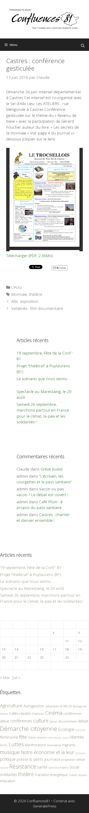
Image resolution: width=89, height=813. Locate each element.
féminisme (9, 737)
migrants (68, 744)
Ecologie (66, 729)
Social (74, 767)
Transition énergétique (51, 774)
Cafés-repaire (20, 713)
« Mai (4, 677)
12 (80, 641)
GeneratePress (44, 806)
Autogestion (33, 705)
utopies (82, 775)
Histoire (41, 737)
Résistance (22, 766)
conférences (21, 721)
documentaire (67, 721)
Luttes (16, 744)
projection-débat (73, 759)
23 (42, 657)
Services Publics (58, 767)
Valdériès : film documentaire (37, 308)
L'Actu (16, 287)
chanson (38, 713)
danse (53, 721)
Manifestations (35, 745)
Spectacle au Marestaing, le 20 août (32, 588)
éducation (7, 780)
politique (8, 759)
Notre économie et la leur (47, 752)
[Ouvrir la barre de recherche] (82, 45)
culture (40, 720)
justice (65, 737)
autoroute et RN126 (59, 706)
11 (67, 641)
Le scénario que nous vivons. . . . (28, 581)
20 (4, 657)
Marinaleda (54, 745)
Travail (73, 775)
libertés (77, 737)
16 (42, 649)
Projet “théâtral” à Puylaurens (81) (30, 574)
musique (10, 752)
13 (4, 649)
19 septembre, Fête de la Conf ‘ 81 (30, 567)
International (54, 737)
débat (83, 720)
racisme (4, 767)
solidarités (8, 774)
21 (16, 657)
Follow (62, 268)
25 (67, 657)
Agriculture (11, 705)
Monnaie (19, 294)
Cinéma (53, 712)
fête (23, 737)
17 (54, 649)
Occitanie (80, 753)
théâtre (35, 294)
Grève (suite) (52, 469)
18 (67, 649)
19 (80, 649)
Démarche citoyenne (28, 728)
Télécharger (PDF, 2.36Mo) (29, 255)
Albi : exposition (24, 301)
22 (29, 657)
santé (42, 767)
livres (3, 745)
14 (16, 649)
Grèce (32, 737)
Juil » (16, 677)
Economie (80, 730)
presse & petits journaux (38, 759)
